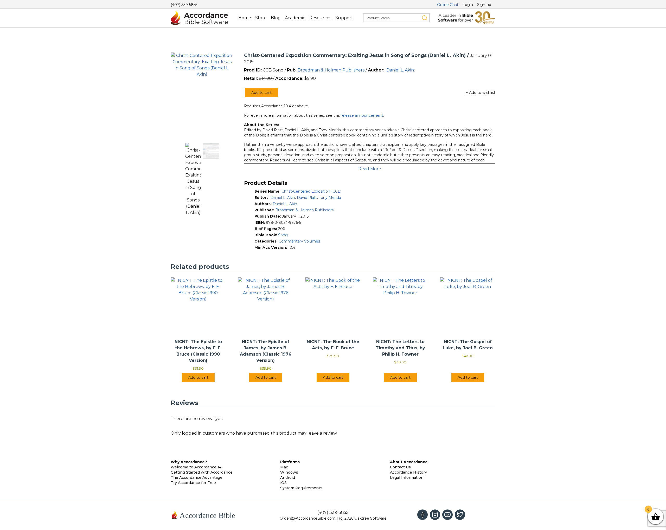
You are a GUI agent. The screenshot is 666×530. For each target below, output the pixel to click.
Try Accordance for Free (193, 482)
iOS (283, 482)
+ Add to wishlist (480, 92)
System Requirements (301, 488)
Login (468, 4)
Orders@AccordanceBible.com (308, 518)
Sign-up (484, 4)
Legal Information (407, 477)
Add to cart (261, 92)
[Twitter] (460, 514)
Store (261, 17)
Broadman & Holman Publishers (331, 70)
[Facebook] (422, 514)
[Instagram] (435, 514)
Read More (369, 168)
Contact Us (400, 467)
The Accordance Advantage (196, 477)
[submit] (424, 18)
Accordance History (408, 472)
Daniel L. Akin (400, 70)
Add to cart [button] (198, 377)
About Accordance (409, 462)
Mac (284, 467)
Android (287, 477)
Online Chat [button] (447, 4)
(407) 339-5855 (184, 4)
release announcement (362, 115)
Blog (276, 17)
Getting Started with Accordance (202, 472)
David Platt (307, 197)
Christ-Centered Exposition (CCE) (311, 191)
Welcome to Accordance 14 (196, 467)
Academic (295, 17)
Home (244, 17)
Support (344, 17)
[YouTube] (447, 514)
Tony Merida (330, 197)
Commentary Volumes (299, 241)
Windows (289, 472)
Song (283, 235)
